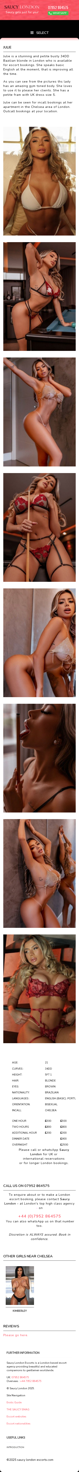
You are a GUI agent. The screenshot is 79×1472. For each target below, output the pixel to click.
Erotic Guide (14, 1402)
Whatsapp (59, 13)
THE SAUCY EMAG (18, 1409)
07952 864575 (58, 7)
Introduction (15, 1447)
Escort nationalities (19, 1423)
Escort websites (16, 1416)
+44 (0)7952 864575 (39, 1216)
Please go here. (15, 1335)
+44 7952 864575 (30, 1381)
